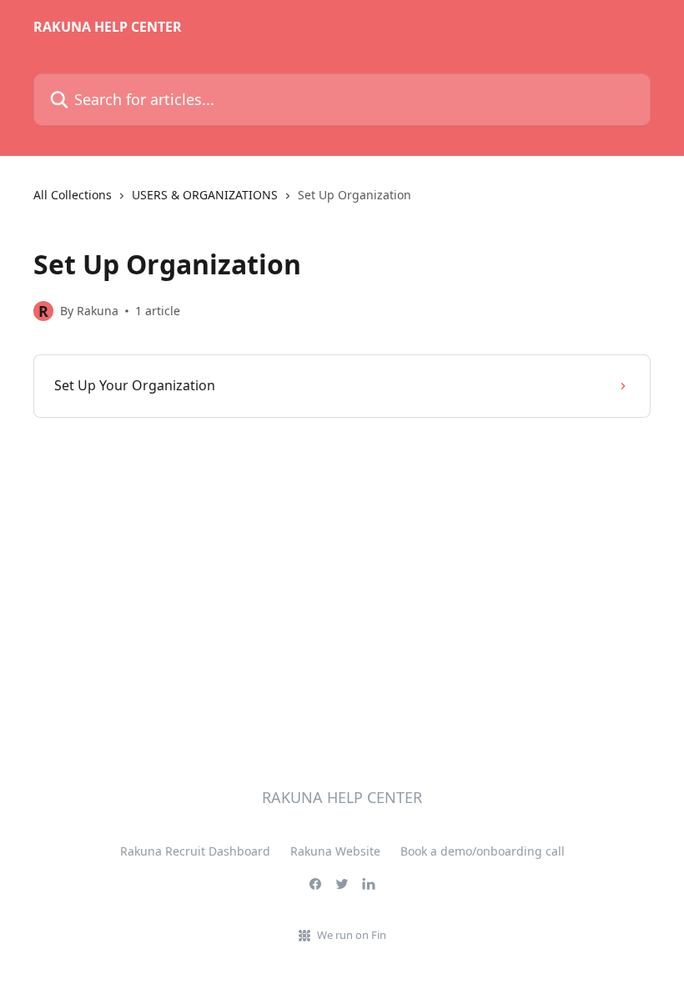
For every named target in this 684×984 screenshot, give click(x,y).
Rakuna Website (335, 851)
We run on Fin (351, 934)
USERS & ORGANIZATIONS (205, 195)
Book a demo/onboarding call (482, 851)
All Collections (72, 195)
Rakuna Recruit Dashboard (195, 851)
